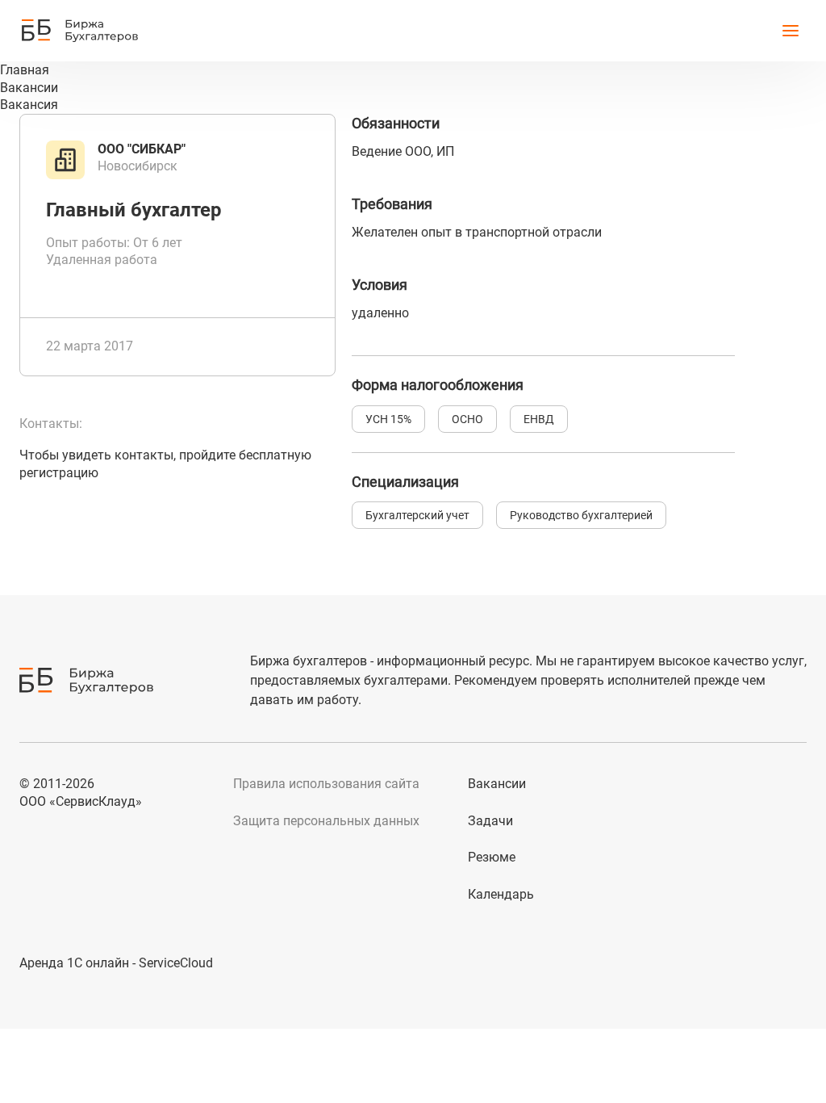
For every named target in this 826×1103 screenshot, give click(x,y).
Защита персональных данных (326, 820)
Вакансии (497, 783)
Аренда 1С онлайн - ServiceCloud (116, 963)
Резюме (491, 857)
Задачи (490, 820)
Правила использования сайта (326, 783)
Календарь (501, 894)
